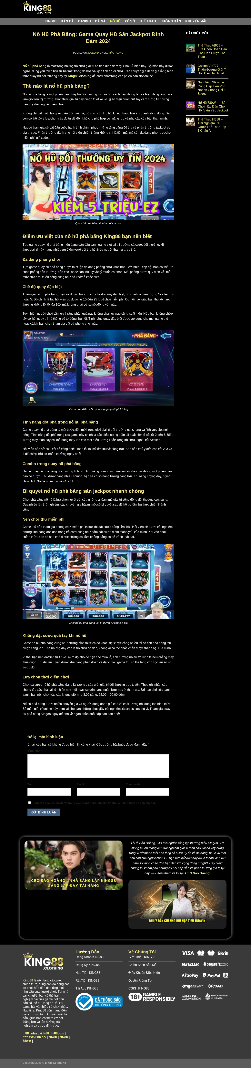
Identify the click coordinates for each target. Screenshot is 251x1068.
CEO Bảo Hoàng (113, 53)
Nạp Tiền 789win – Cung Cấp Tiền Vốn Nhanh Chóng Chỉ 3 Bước (212, 88)
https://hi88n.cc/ (34, 1037)
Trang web (133, 784)
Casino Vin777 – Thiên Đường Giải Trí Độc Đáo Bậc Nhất (212, 69)
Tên (30, 784)
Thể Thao (147, 21)
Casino (84, 21)
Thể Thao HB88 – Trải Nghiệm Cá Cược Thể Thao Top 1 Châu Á (212, 125)
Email (81, 784)
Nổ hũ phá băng (34, 66)
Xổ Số (130, 21)
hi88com (57, 1033)
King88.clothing (79, 76)
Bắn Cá (67, 21)
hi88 (26, 1033)
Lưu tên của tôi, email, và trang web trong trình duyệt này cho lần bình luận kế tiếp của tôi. (95, 802)
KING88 (50, 21)
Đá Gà (100, 21)
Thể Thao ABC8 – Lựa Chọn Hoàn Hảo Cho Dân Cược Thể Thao (212, 51)
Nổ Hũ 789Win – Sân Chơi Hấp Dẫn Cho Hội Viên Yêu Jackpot (213, 106)
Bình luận (34, 750)
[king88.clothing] (42, 9)
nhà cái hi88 (40, 1033)
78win (52, 1037)
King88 (28, 980)
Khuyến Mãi (195, 21)
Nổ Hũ (115, 21)
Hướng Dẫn (170, 21)
